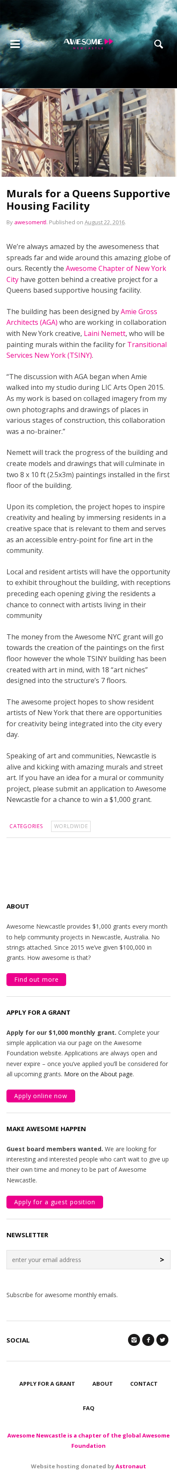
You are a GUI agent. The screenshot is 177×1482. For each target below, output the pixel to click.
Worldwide (71, 826)
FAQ (89, 1408)
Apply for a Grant (47, 1383)
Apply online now (40, 1096)
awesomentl (30, 222)
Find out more (36, 979)
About (102, 1383)
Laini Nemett (104, 333)
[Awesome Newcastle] (88, 44)
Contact (144, 1383)
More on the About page (98, 1074)
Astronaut (131, 1466)
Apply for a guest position (54, 1202)
